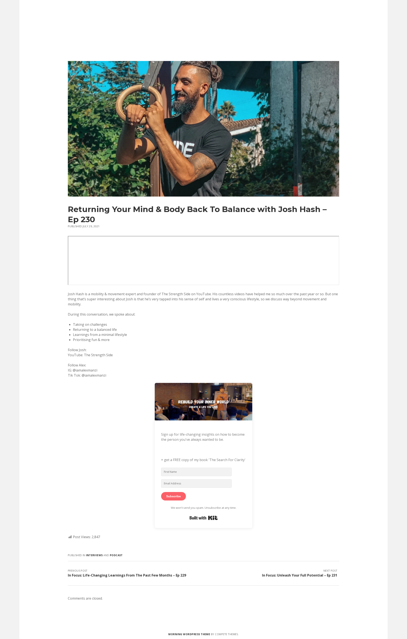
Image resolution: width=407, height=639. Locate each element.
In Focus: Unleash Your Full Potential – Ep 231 (299, 575)
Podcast (116, 555)
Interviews (94, 555)
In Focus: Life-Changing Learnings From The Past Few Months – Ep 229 (127, 575)
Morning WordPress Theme (189, 634)
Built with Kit (204, 518)
